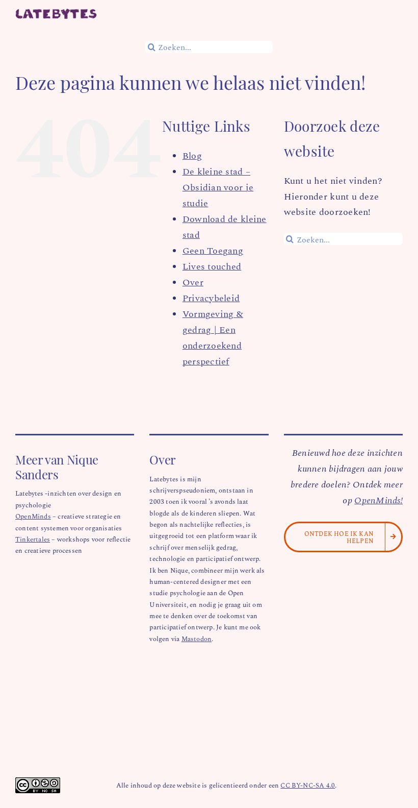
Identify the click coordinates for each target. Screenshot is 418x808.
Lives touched (212, 266)
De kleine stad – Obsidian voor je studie (217, 187)
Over (192, 282)
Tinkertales (32, 538)
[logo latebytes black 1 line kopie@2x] (56, 13)
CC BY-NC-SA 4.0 (307, 784)
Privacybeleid (211, 297)
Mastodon (196, 638)
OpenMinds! (378, 500)
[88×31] (37, 782)
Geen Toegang (212, 250)
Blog (192, 155)
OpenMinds (33, 515)
